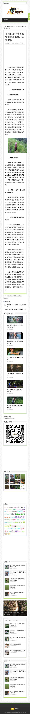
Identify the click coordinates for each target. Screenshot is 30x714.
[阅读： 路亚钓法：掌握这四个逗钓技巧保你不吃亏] (15, 319)
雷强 (23, 531)
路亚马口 (22, 526)
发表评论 (21, 43)
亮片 (17, 507)
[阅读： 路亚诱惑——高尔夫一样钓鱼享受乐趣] (7, 632)
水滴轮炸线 (19, 509)
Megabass (11, 507)
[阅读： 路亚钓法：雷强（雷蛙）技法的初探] (7, 639)
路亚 (21, 165)
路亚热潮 (14, 295)
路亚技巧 (9, 295)
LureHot (7, 507)
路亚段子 (12, 517)
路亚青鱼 (18, 526)
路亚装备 (11, 522)
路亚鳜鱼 (17, 529)
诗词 (5, 514)
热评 (6, 620)
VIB (15, 507)
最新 (10, 620)
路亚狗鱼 (6, 519)
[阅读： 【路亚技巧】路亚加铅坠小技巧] (15, 368)
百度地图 (17, 708)
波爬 (5, 511)
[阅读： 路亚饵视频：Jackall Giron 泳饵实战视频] (7, 587)
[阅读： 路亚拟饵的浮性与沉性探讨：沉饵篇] (15, 384)
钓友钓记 (15, 531)
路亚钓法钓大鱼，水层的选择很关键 (14, 308)
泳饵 (7, 511)
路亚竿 (14, 519)
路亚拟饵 (7, 517)
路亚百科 (10, 519)
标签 (17, 620)
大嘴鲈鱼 (10, 509)
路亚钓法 (9, 26)
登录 (7, 418)
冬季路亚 (20, 507)
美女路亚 (20, 511)
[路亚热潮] (15, 13)
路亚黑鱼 (6, 298)
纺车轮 (15, 511)
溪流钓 (10, 511)
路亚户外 (13, 514)
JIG (5, 507)
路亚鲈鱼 (11, 529)
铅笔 (20, 531)
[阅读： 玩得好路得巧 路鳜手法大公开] (7, 652)
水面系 (23, 509)
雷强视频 (7, 534)
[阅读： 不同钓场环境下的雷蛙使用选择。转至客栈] (7, 580)
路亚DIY (9, 514)
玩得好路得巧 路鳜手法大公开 (17, 651)
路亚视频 (18, 522)
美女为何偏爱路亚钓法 (15, 644)
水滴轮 (14, 509)
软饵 (9, 531)
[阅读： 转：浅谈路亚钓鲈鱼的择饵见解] (15, 352)
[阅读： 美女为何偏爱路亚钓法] (7, 646)
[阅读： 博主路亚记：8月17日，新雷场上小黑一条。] (7, 625)
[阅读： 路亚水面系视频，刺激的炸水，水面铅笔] (7, 594)
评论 (14, 620)
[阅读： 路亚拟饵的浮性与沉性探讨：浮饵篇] (15, 400)
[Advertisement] (15, 458)
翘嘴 (24, 511)
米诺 (13, 511)
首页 (5, 26)
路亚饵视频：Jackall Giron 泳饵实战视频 (16, 305)
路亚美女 (19, 519)
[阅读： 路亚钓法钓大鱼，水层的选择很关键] (15, 335)
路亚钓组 (13, 526)
